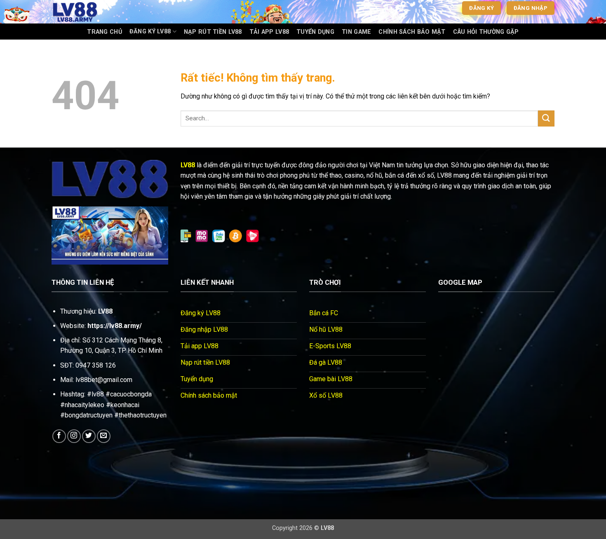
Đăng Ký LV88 (150, 31)
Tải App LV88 (269, 31)
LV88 (188, 165)
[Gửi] (546, 118)
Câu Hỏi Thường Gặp (486, 31)
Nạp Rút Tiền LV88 (213, 31)
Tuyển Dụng (315, 31)
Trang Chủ (104, 31)
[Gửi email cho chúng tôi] (103, 436)
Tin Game (356, 31)
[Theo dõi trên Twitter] (89, 436)
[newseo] (93, 11)
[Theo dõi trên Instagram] (74, 436)
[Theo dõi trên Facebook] (59, 436)
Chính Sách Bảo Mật (411, 31)
